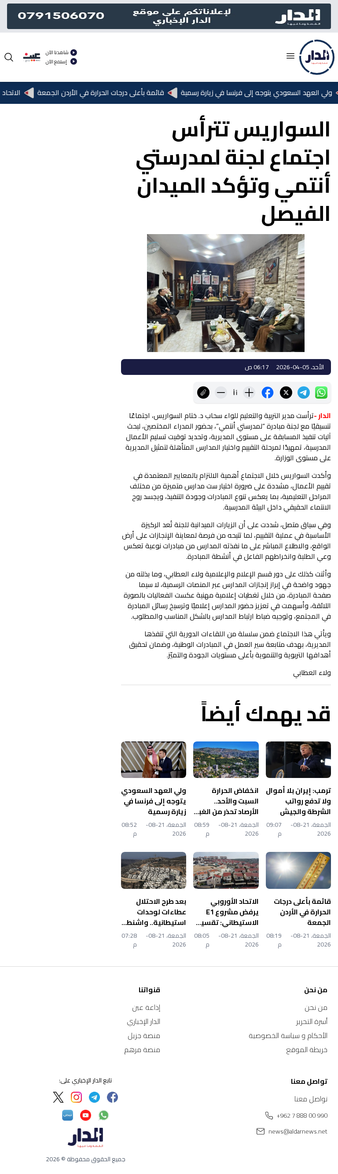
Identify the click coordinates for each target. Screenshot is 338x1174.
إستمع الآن (56, 62)
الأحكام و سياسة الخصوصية (288, 1035)
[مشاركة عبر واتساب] (321, 392)
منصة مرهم (142, 1049)
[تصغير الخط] (221, 392)
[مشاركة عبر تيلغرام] (304, 392)
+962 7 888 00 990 (302, 1115)
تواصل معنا (310, 1098)
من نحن (316, 1007)
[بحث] (9, 57)
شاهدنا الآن (57, 52)
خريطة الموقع (306, 1049)
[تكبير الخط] (249, 392)
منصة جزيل (144, 1035)
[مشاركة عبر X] (286, 392)
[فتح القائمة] (290, 56)
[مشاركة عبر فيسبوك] (268, 392)
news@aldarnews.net (297, 1131)
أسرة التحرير (311, 1021)
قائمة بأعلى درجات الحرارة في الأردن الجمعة (113, 93)
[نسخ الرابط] (203, 392)
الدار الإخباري (143, 1021)
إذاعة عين (146, 1007)
